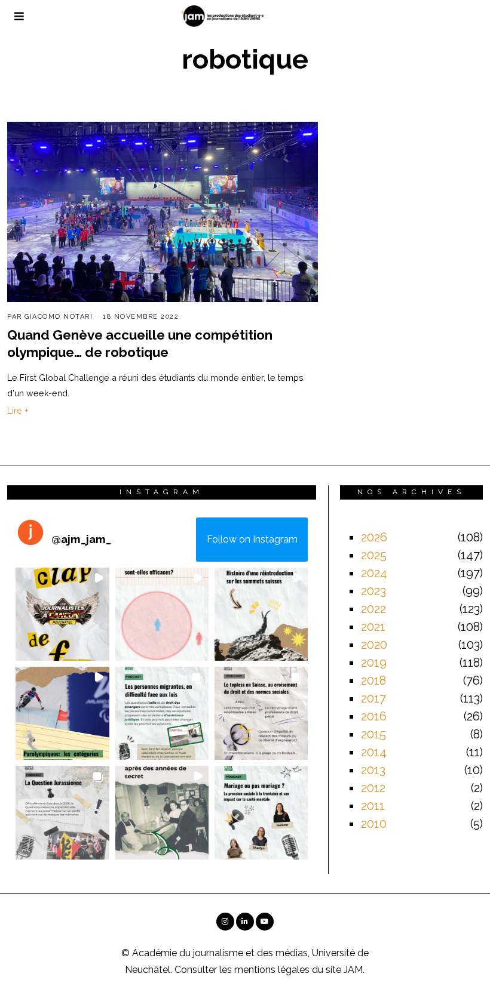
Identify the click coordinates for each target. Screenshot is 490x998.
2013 (373, 770)
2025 (374, 555)
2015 (373, 734)
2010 (374, 824)
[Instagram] (225, 922)
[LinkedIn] (245, 922)
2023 (373, 591)
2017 (373, 698)
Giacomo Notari (58, 317)
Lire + (18, 410)
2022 (373, 609)
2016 (374, 716)
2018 (373, 680)
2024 (374, 573)
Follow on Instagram (252, 539)
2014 (374, 752)
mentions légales (272, 969)
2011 (373, 806)
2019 (374, 662)
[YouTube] (265, 922)
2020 (374, 644)
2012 (373, 788)
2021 (373, 627)
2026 (374, 537)
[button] (62, 614)
